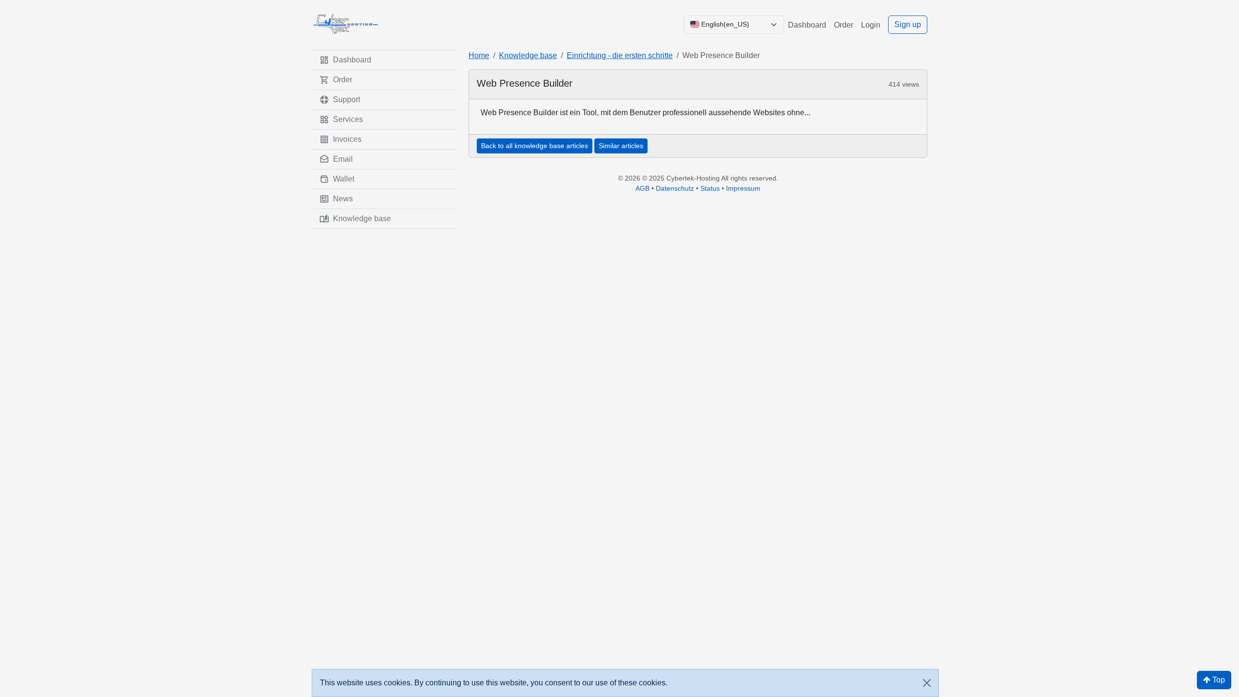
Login (870, 25)
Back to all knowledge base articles (534, 146)
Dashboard (807, 25)
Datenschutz (675, 188)
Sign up (907, 24)
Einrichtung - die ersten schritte (620, 55)
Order (843, 25)
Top (1217, 680)
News (343, 199)
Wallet (343, 179)
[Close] (926, 683)
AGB (642, 188)
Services (348, 119)
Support (346, 99)
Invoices (347, 139)
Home (478, 55)
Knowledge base (362, 218)
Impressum (743, 188)
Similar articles (621, 146)
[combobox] (734, 24)
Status (710, 188)
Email (343, 159)
